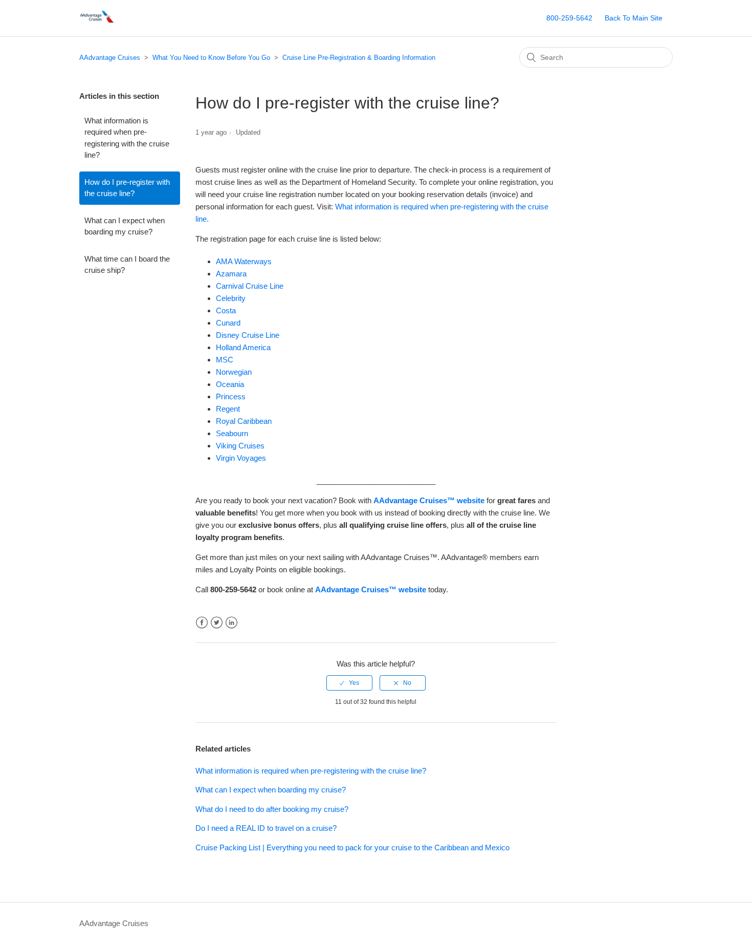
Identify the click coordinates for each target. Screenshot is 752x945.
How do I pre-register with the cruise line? (127, 188)
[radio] (349, 683)
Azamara (231, 273)
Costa (226, 310)
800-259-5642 (569, 18)
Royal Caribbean (244, 421)
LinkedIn (231, 622)
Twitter (216, 622)
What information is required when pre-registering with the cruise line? (126, 138)
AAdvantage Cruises (109, 57)
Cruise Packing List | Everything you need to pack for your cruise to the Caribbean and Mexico (352, 847)
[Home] (98, 23)
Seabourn (232, 433)
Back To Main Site (633, 18)
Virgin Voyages (241, 458)
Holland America (243, 347)
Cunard (228, 322)
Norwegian (234, 372)
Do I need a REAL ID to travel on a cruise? (266, 828)
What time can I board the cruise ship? (127, 264)
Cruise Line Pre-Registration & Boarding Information (358, 57)
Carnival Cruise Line (249, 286)
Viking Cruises (240, 445)
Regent (228, 408)
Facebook (201, 622)
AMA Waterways (244, 261)
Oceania (230, 384)
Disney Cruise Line (247, 335)
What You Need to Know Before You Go (211, 57)
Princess (231, 396)
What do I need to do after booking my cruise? (271, 809)
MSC (224, 359)
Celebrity (231, 298)
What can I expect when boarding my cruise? (124, 226)
